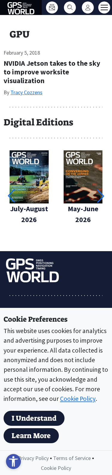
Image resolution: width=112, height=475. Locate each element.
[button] (100, 196)
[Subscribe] (52, 8)
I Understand (34, 418)
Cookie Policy (78, 399)
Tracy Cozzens (26, 92)
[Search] (70, 8)
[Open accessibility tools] (13, 461)
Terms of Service (72, 458)
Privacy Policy (33, 458)
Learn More (31, 435)
